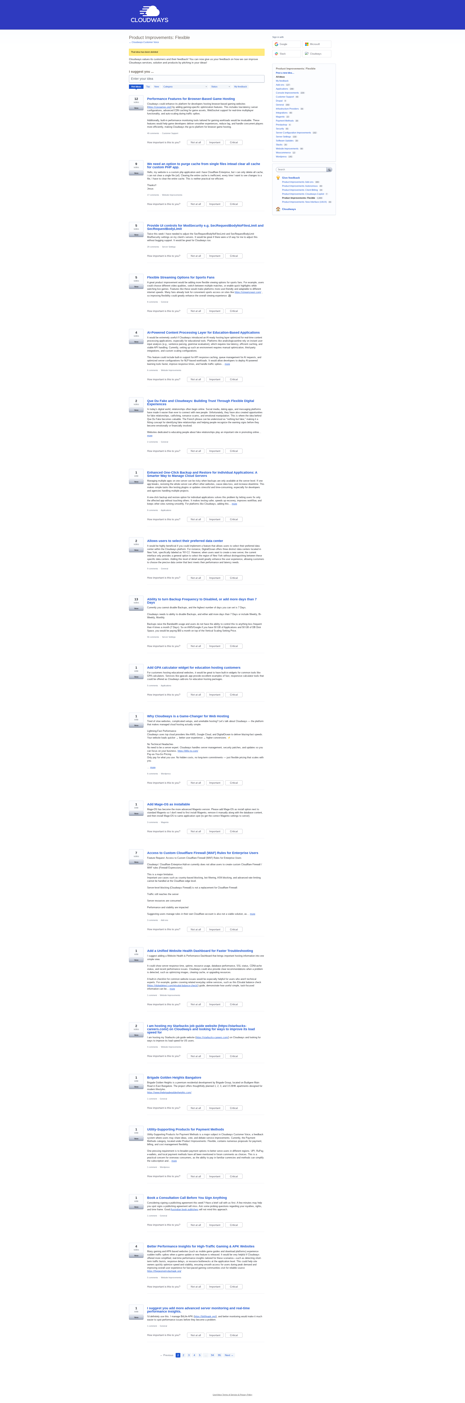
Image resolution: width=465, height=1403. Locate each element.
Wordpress (166, 774)
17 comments (153, 195)
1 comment (152, 995)
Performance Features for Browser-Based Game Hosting (191, 99)
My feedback (240, 86)
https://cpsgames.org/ (159, 107)
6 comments (152, 370)
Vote (136, 108)
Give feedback (291, 177)
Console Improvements (287, 93)
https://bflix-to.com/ (188, 751)
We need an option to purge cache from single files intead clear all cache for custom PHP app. (203, 165)
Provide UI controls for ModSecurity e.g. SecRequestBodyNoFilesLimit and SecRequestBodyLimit (205, 227)
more (227, 364)
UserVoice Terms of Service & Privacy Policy (232, 1395)
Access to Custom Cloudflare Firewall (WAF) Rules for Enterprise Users (202, 853)
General (164, 302)
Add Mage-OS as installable (168, 804)
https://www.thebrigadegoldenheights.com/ (169, 1092)
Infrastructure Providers (287, 109)
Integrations (282, 113)
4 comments (152, 1047)
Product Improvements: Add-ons (298, 182)
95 (219, 1355)
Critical (236, 143)
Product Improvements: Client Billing (300, 190)
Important (216, 143)
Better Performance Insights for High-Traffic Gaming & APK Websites (200, 1246)
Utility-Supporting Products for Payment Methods (185, 1129)
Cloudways (289, 209)
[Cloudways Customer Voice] (149, 15)
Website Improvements (172, 195)
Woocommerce (283, 152)
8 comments (152, 302)
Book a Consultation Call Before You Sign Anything (187, 1198)
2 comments (152, 442)
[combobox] (302, 169)
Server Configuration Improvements (293, 132)
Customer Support (170, 133)
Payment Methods (285, 120)
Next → (229, 1355)
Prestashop (281, 124)
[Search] (329, 169)
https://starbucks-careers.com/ (212, 1037)
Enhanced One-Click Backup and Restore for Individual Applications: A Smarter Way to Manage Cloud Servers (202, 474)
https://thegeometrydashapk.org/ (164, 1271)
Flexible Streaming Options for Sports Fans (181, 277)
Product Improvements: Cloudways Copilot (303, 194)
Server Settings (169, 247)
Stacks (279, 144)
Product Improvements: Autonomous (300, 186)
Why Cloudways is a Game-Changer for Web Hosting (188, 716)
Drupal (279, 101)
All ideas (280, 77)
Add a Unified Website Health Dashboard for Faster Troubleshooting (200, 951)
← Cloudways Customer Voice (144, 42)
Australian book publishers (184, 1209)
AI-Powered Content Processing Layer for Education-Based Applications (203, 332)
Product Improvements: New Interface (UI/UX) (304, 202)
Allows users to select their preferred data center (185, 541)
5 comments (152, 685)
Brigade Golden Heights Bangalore (174, 1077)
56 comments (153, 637)
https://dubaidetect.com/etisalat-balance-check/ (173, 985)
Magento (165, 822)
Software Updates (285, 140)
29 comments (153, 247)
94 (212, 1355)
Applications (166, 510)
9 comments (152, 569)
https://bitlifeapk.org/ (205, 1316)
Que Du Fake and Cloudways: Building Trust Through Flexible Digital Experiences (200, 402)
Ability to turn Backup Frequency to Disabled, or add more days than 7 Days (202, 600)
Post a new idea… (285, 73)
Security (280, 128)
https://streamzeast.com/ (248, 292)
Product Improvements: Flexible (299, 198)
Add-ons (164, 920)
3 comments (152, 822)
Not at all (197, 143)
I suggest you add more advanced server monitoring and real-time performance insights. (198, 1309)
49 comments (153, 133)
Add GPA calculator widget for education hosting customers (193, 667)
